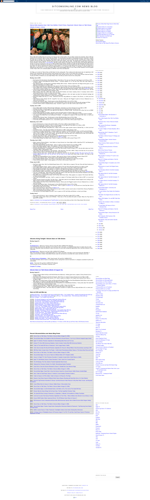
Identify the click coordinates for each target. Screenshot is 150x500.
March (100, 225)
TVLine (97, 299)
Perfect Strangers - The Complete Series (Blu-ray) (46, 315)
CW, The (98, 412)
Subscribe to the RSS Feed (105, 36)
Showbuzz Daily (99, 295)
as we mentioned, (49, 62)
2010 (98, 238)
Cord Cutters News (100, 375)
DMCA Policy (79, 492)
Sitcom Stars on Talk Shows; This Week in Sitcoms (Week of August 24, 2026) (52, 352)
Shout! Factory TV (100, 435)
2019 (98, 86)
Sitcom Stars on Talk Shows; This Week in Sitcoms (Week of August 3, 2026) (51, 404)
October (100, 102)
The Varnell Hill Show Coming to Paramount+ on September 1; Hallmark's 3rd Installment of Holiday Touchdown (59, 393)
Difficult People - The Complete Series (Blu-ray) (45, 308)
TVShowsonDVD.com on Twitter (103, 288)
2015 (98, 94)
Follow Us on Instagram (107, 33)
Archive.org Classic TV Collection (103, 408)
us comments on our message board (41, 200)
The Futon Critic (99, 302)
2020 (98, 84)
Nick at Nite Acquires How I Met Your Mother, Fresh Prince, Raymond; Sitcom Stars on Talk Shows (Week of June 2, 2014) (60, 26)
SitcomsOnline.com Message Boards (104, 280)
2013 (98, 232)
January (100, 229)
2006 (98, 246)
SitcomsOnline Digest (101, 41)
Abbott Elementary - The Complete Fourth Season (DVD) (47, 304)
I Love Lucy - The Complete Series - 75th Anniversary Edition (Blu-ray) (51, 313)
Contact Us (104, 37)
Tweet (52, 200)
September (101, 104)
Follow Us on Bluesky (106, 30)
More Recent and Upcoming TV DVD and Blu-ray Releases (43, 321)
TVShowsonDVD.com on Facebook (104, 287)
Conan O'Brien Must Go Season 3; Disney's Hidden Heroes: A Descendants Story (52, 384)
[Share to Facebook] (64, 202)
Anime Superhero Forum (101, 338)
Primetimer (98, 310)
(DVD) (57, 305)
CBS (97, 410)
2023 (98, 78)
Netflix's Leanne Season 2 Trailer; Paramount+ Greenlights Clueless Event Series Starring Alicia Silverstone (58, 409)
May (100, 112)
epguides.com (99, 315)
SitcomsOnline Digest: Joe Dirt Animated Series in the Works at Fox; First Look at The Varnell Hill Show (57, 388)
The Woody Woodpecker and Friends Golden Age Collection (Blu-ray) (50, 299)
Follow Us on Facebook (107, 26)
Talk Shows (84, 204)
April (100, 223)
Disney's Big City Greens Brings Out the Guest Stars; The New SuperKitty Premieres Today (54, 391)
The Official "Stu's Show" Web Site (104, 343)
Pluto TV (98, 429)
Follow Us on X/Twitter (106, 28)
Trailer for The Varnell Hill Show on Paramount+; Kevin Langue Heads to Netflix (52, 345)
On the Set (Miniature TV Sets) (103, 340)
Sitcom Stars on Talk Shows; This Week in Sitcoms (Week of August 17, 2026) (52, 368)
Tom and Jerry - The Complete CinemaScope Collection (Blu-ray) (49, 301)
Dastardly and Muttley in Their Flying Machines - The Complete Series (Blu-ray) (53, 310)
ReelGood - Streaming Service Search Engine (106, 433)
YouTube (98, 445)
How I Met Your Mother (68, 204)
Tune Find (98, 354)
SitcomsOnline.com (78, 487)
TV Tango (98, 324)
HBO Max (98, 419)
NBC (97, 422)
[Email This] (59, 202)
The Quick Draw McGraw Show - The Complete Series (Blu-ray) (49, 319)
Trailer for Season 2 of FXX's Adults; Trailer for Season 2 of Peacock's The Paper (52, 375)
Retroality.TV (99, 331)
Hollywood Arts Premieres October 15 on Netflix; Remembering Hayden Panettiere (52, 364)
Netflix (97, 424)
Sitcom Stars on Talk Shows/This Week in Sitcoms (107, 43)
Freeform (98, 417)
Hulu (97, 421)
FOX (97, 415)
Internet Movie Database (101, 311)
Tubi (97, 438)
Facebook (56, 200)
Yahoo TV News (99, 294)
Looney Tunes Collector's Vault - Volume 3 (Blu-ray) (46, 317)
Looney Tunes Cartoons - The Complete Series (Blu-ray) (47, 307)
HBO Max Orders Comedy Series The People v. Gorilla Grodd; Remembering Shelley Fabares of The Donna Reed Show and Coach (63, 350)
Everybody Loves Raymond (41, 204)
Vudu (97, 442)
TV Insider (98, 301)
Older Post (91, 209)
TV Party (98, 336)
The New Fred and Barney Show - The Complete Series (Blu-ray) (49, 300)
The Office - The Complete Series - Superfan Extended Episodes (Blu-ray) (51, 311)
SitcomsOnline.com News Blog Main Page (78, 490)
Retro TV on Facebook (101, 329)
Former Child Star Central (101, 333)
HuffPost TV (98, 320)
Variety (97, 308)
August (100, 106)
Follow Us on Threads (106, 31)
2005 (98, 248)
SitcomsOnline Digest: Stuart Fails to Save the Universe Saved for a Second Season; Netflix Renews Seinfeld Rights (60, 371)
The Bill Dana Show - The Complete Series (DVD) (46, 312)
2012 (98, 234)
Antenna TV (98, 352)
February (101, 227)
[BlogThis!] (61, 202)
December (101, 98)
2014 (98, 96)
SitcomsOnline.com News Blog (75, 6)
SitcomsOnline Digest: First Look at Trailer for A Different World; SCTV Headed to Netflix (54, 354)
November (101, 100)
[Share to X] (62, 202)
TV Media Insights (100, 345)
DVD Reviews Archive (84, 321)
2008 (98, 242)
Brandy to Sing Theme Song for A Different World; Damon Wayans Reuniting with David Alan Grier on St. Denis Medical (61, 378)
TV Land (98, 440)
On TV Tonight (99, 371)
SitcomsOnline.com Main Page (103, 278)
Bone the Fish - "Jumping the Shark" (104, 373)
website (87, 171)
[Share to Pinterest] (65, 202)
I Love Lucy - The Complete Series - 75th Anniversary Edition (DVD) (50, 306)
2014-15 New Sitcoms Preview (105, 150)
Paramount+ (98, 426)
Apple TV (98, 406)
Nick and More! (99, 341)
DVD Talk (98, 356)
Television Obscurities (101, 322)
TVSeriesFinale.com (100, 304)
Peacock (98, 428)
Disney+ (97, 413)
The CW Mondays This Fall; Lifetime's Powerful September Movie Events (50, 361)
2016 (98, 92)
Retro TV (98, 327)
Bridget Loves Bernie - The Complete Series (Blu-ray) (47, 318)
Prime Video (98, 431)
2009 (98, 240)
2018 (98, 88)
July (100, 108)
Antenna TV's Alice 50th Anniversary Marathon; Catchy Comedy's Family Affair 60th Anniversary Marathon (58, 343)
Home (62, 209)
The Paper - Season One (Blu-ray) (42, 314)
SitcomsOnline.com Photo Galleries (104, 282)
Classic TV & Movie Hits (101, 318)
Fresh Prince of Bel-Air (55, 204)
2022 (98, 80)
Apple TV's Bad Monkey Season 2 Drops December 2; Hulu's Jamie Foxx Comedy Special (54, 359)
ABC (97, 405)
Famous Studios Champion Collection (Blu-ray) (45, 305)
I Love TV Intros (99, 361)
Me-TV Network (99, 350)
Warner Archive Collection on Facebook (105, 347)
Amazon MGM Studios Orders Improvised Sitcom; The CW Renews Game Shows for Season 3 (55, 398)
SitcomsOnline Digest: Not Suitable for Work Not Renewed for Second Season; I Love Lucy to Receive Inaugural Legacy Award (62, 338)
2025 (98, 74)
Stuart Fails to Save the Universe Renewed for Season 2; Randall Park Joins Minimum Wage (55, 366)
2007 (98, 244)
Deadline (98, 306)
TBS (97, 437)
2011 (98, 236)
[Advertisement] (75, 17)
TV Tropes (98, 366)
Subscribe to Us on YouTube (107, 34)
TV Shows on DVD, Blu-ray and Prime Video (68, 321)
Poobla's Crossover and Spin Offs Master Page (106, 365)
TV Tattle (98, 325)
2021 (98, 82)
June (100, 110)
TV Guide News (99, 297)
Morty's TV (98, 317)
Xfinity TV (98, 444)
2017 (98, 90)
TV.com (97, 313)
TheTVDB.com (99, 363)
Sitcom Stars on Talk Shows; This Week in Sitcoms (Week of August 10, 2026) (52, 386)
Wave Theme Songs (100, 359)
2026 (98, 72)
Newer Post (32, 209)
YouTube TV (98, 447)
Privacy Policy (71, 492)
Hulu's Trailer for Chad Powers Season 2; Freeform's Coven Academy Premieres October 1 (54, 373)
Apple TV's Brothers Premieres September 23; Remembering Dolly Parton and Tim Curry (54, 340)
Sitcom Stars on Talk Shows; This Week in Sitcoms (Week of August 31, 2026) (52, 336)
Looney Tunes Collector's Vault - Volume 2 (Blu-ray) (46, 302)
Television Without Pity (101, 334)
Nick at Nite (77, 204)
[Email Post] (57, 202)
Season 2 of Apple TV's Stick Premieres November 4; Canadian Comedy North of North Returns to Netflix (57, 357)
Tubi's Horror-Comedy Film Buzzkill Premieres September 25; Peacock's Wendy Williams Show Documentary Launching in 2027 (63, 347)
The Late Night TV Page (101, 349)
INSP (97, 357)
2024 (98, 76)
